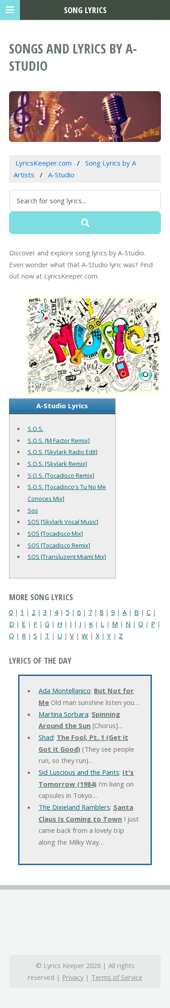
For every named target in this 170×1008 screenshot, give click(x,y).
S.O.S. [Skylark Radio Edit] (62, 452)
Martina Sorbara (63, 714)
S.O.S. (36, 429)
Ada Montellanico (65, 690)
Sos (33, 510)
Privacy (72, 977)
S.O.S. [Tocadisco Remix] (61, 475)
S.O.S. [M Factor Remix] (59, 440)
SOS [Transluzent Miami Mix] (67, 557)
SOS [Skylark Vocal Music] (63, 522)
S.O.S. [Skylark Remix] (57, 464)
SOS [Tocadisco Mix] (55, 533)
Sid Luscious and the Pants (79, 772)
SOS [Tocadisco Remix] (59, 545)
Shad (46, 737)
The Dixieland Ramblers (74, 807)
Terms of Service (116, 977)
